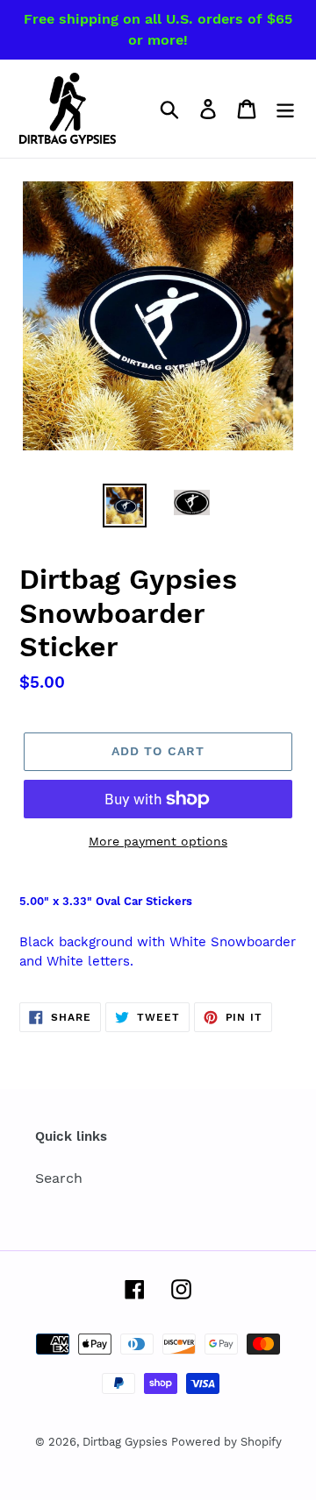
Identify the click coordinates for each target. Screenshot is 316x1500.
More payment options (158, 841)
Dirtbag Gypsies (127, 1441)
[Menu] (285, 109)
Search (59, 1178)
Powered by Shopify (226, 1441)
